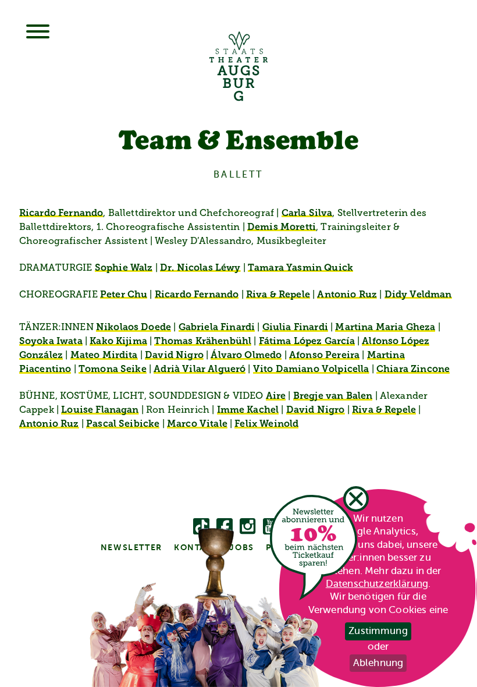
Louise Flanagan (99, 410)
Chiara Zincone (413, 369)
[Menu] (38, 33)
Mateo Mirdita (104, 355)
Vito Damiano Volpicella (311, 369)
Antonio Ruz (347, 295)
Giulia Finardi (295, 327)
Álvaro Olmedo (246, 355)
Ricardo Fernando (61, 213)
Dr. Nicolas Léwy (200, 268)
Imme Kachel (248, 410)
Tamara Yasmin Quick (300, 268)
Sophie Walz (124, 268)
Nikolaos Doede (133, 327)
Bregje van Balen (333, 396)
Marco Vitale (197, 424)
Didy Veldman (418, 295)
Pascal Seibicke (122, 424)
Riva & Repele (278, 295)
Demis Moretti (281, 227)
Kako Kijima (118, 341)
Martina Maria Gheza (385, 327)
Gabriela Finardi (217, 327)
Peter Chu (123, 295)
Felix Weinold (266, 424)
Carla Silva (307, 213)
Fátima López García (307, 341)
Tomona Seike (113, 369)
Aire (276, 396)
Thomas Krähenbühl (202, 341)
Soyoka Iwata (51, 341)
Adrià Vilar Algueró (199, 369)
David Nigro (174, 355)
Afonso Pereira (324, 355)
